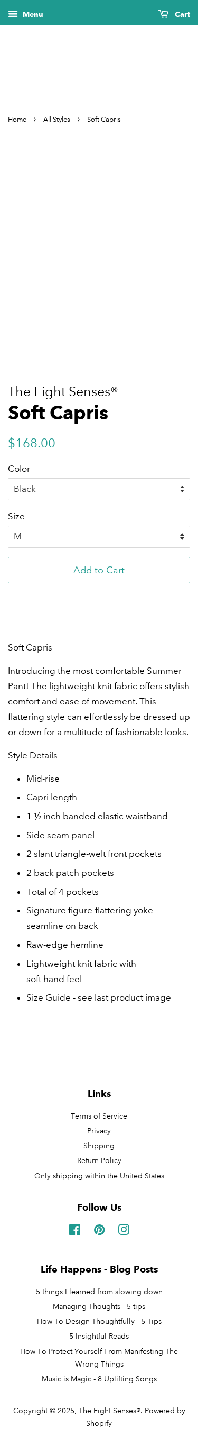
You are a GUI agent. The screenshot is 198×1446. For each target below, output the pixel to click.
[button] (99, 596)
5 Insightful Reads (99, 1336)
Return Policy (99, 1160)
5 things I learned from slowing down (99, 1291)
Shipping (99, 1145)
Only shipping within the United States (99, 1175)
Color (19, 468)
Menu (32, 14)
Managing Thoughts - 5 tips (99, 1306)
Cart (181, 14)
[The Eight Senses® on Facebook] (75, 1232)
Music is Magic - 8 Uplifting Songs (99, 1379)
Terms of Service (99, 1116)
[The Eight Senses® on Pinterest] (99, 1232)
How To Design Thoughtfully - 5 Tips (99, 1321)
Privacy (99, 1131)
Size (16, 516)
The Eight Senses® (109, 1410)
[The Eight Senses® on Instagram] (123, 1232)
